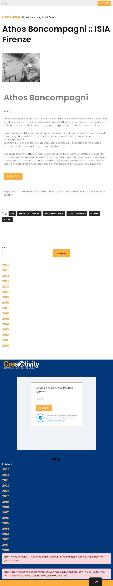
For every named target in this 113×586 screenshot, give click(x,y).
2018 (12, 213)
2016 (5, 313)
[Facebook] (59, 459)
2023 (5, 276)
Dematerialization (54, 213)
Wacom (7, 219)
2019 (5, 297)
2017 (5, 308)
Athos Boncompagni (29, 213)
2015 (5, 319)
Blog (16, 17)
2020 (6, 292)
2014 (5, 324)
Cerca (5, 247)
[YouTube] (54, 459)
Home (6, 17)
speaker (94, 213)
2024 (6, 270)
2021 (5, 286)
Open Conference (77, 213)
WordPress (68, 583)
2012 (5, 335)
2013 (5, 329)
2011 (5, 340)
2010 (5, 346)
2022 (5, 281)
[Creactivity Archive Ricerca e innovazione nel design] (4, 3)
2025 (6, 265)
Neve (40, 583)
